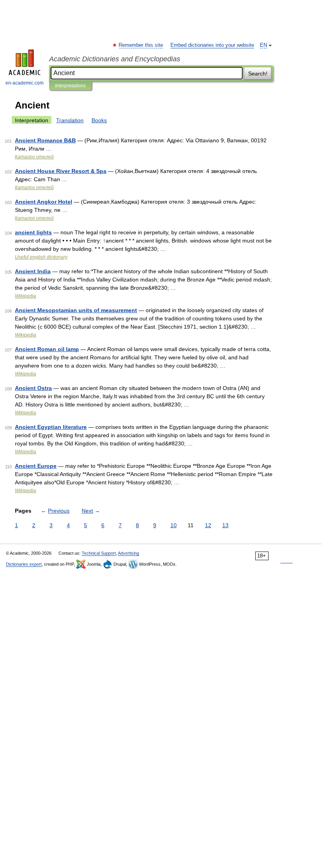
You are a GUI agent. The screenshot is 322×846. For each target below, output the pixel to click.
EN (263, 45)
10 (173, 525)
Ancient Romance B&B (45, 140)
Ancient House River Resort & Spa (60, 171)
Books (99, 120)
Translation (70, 120)
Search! (257, 73)
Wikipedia (25, 296)
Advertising (128, 553)
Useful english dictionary (41, 257)
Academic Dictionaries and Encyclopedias (114, 59)
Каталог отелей (34, 157)
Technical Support (99, 553)
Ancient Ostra (33, 388)
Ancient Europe (36, 466)
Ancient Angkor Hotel (43, 202)
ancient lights (33, 232)
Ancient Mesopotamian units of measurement (76, 310)
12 (208, 525)
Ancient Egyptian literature (51, 427)
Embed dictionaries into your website (212, 45)
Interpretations (70, 85)
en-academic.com (24, 83)
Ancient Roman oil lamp (47, 349)
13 (225, 525)
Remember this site (141, 45)
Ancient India (33, 271)
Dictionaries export (24, 564)
